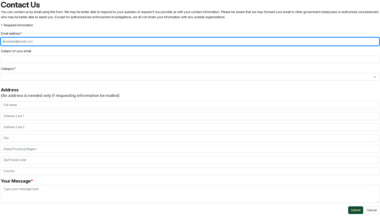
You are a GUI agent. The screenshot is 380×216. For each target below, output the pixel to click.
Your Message (16, 181)
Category (7, 69)
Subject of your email (16, 51)
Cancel (372, 210)
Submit (356, 210)
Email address (10, 33)
